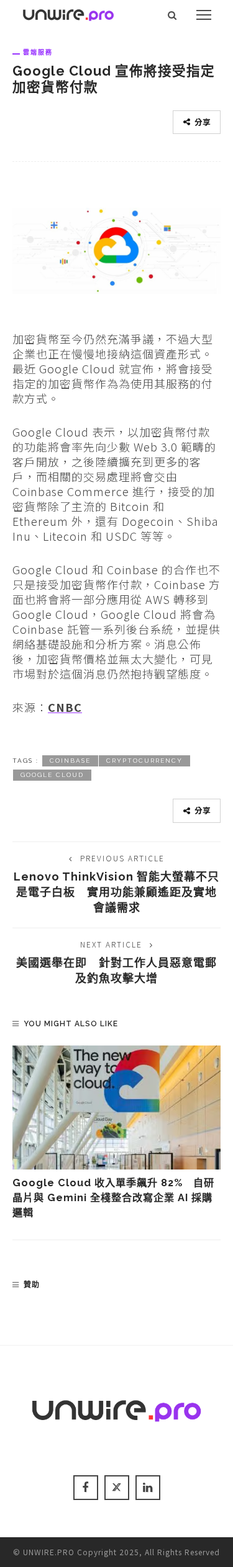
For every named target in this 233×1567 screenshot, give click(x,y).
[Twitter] (116, 1487)
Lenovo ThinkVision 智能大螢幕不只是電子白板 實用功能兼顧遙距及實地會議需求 (116, 892)
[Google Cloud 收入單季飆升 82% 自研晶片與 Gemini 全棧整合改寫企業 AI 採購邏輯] (116, 1107)
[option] (116, 1133)
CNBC (65, 707)
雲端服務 (38, 52)
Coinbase (70, 760)
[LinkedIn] (147, 1487)
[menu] (203, 14)
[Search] (172, 15)
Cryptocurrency (144, 760)
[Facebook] (85, 1487)
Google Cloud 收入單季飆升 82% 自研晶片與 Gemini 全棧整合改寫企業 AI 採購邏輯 (113, 1198)
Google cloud (52, 774)
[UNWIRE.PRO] (68, 13)
